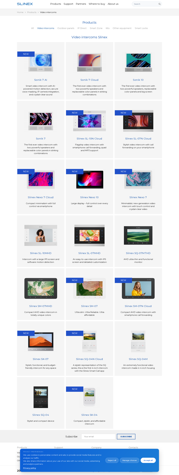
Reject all (112, 460)
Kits (107, 28)
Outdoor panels (65, 28)
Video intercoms (45, 28)
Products (55, 3)
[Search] (159, 3)
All (32, 28)
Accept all (148, 460)
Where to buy (97, 3)
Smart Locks (141, 28)
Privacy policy (29, 468)
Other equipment (122, 28)
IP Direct (82, 28)
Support (68, 3)
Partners (81, 3)
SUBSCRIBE (126, 436)
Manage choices (129, 460)
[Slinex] (26, 4)
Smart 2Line (96, 28)
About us (113, 3)
